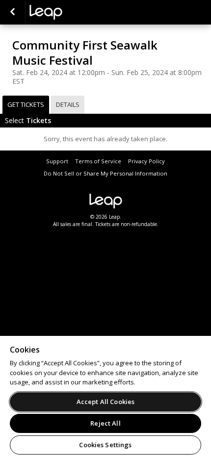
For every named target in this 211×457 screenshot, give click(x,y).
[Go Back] (12, 12)
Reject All (105, 423)
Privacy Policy (146, 161)
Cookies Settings (105, 444)
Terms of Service (98, 161)
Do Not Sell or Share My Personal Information (105, 173)
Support (57, 161)
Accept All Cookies (105, 401)
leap (78, 12)
